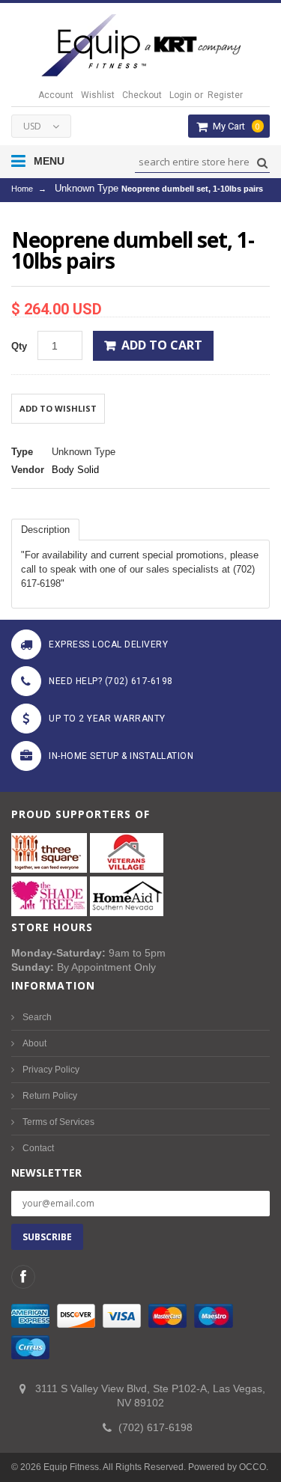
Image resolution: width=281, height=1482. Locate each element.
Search (37, 1017)
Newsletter (46, 1172)
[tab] (45, 529)
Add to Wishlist (58, 408)
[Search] (260, 162)
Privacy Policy (50, 1069)
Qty (19, 346)
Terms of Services (58, 1122)
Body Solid (75, 469)
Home (22, 188)
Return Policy (49, 1096)
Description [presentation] (45, 529)
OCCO (252, 1467)
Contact (38, 1148)
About (34, 1043)
